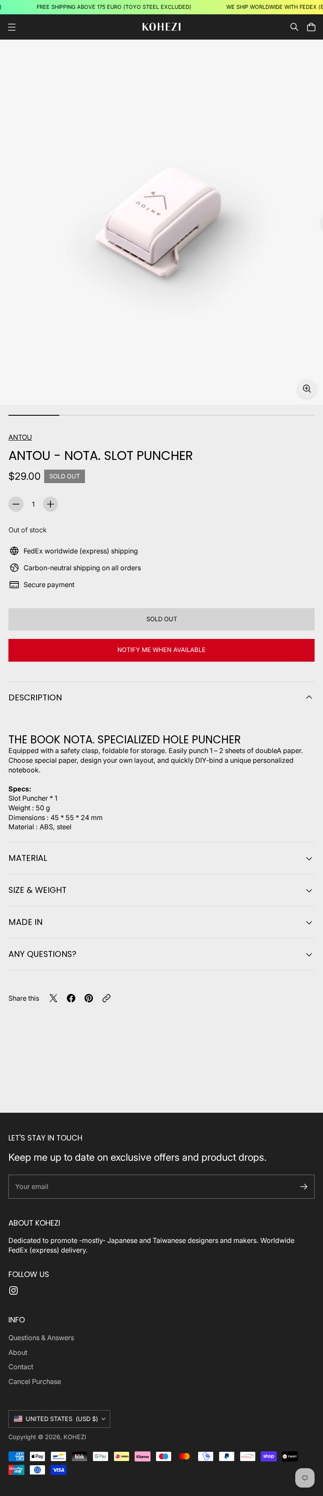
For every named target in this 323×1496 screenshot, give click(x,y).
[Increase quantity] (50, 504)
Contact (20, 1366)
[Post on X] (53, 998)
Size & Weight (37, 890)
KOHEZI (75, 1436)
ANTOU (20, 437)
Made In (25, 922)
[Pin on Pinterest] (88, 998)
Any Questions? (42, 954)
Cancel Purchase (34, 1381)
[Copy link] (106, 998)
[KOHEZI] (161, 27)
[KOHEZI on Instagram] (13, 1290)
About (17, 1352)
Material (27, 858)
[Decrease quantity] (16, 504)
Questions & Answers (41, 1337)
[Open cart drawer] (311, 27)
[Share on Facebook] (71, 998)
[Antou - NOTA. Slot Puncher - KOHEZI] (161, 222)
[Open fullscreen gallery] (307, 388)
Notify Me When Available (161, 650)
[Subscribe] (304, 1187)
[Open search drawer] (294, 27)
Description (35, 697)
